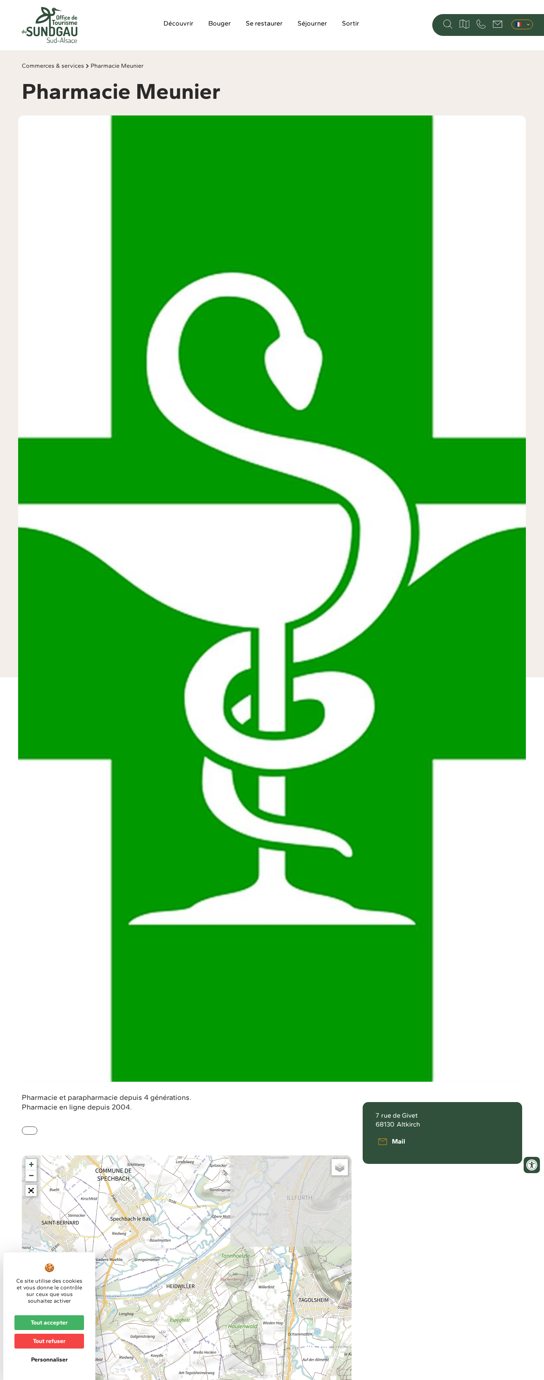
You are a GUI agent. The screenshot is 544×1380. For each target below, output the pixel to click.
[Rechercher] (448, 24)
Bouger (219, 23)
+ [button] (31, 1164)
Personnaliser (49, 1359)
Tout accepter (49, 1322)
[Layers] (340, 1167)
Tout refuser (49, 1340)
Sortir (350, 23)
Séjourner (312, 23)
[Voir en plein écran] (31, 1190)
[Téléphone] (481, 24)
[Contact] (497, 24)
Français (522, 24)
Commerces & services (53, 65)
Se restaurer (264, 23)
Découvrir (179, 23)
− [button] (31, 1175)
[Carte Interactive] (464, 24)
